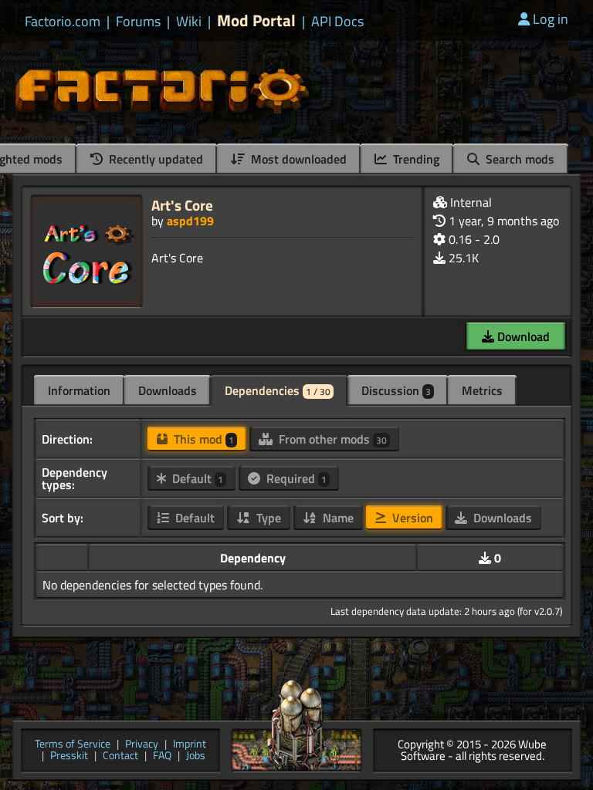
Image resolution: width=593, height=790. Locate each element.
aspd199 (190, 220)
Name (337, 517)
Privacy (141, 745)
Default (196, 478)
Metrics (482, 390)
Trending (414, 159)
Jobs (195, 756)
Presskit (69, 756)
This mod (202, 439)
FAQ (162, 756)
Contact (120, 756)
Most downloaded (297, 159)
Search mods (518, 159)
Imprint (189, 745)
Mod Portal (256, 20)
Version (411, 517)
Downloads (167, 390)
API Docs (337, 22)
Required (295, 478)
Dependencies (277, 390)
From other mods (331, 439)
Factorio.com (62, 22)
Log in (550, 18)
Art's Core (182, 205)
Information (79, 390)
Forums (138, 22)
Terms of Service (72, 745)
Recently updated (154, 159)
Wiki (189, 22)
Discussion (396, 390)
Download (522, 336)
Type (267, 517)
